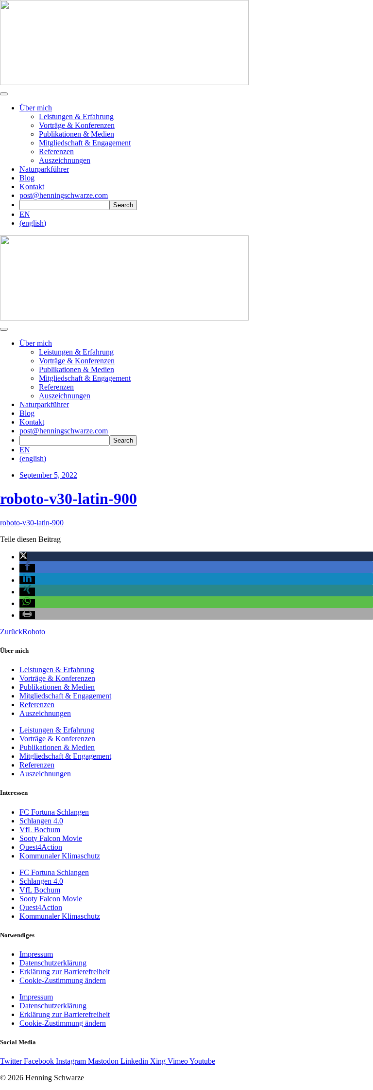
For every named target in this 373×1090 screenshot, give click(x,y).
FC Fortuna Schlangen (54, 812)
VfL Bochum (39, 829)
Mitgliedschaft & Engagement (85, 143)
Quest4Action (40, 847)
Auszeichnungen (64, 160)
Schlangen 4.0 (41, 821)
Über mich (35, 108)
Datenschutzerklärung (52, 963)
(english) (32, 223)
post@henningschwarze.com (63, 195)
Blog (26, 178)
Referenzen (56, 151)
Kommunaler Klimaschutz (59, 856)
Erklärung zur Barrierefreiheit (64, 971)
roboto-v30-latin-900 (68, 498)
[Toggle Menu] (4, 329)
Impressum (36, 954)
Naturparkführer (44, 169)
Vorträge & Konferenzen (77, 125)
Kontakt (31, 186)
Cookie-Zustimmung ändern (62, 980)
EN (24, 214)
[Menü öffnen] (4, 93)
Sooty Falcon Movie (50, 838)
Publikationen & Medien (76, 134)
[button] (23, 557)
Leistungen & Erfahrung (76, 116)
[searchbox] (64, 205)
